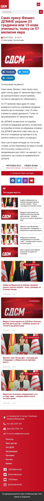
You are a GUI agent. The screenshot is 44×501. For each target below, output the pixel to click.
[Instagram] (25, 180)
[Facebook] (13, 180)
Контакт (9, 459)
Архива (9, 463)
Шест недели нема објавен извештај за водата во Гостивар (30, 252)
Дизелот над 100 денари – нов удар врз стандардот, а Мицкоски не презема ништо (31, 228)
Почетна (9, 439)
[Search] (41, 12)
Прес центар (11, 443)
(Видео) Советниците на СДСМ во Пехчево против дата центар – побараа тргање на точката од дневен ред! (31, 216)
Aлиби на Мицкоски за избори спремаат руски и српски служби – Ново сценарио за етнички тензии (22, 287)
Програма (10, 455)
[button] (38, 4)
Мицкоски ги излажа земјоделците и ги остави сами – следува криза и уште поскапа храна (20, 396)
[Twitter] (19, 180)
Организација (11, 451)
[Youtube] (31, 180)
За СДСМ (10, 447)
